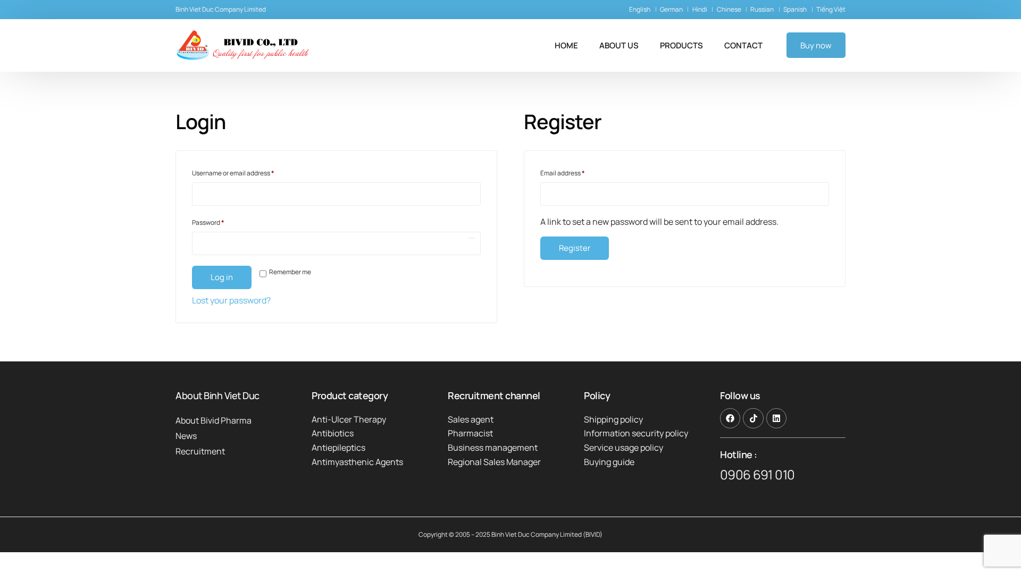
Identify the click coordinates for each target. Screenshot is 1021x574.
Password (221, 221)
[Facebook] (730, 418)
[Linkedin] (776, 418)
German (671, 9)
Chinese (729, 9)
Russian (762, 9)
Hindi (699, 9)
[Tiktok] (753, 418)
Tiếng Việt (831, 9)
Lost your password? (231, 300)
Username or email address (246, 172)
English (639, 9)
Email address (575, 172)
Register (574, 248)
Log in (222, 277)
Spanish (795, 9)
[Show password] (471, 238)
